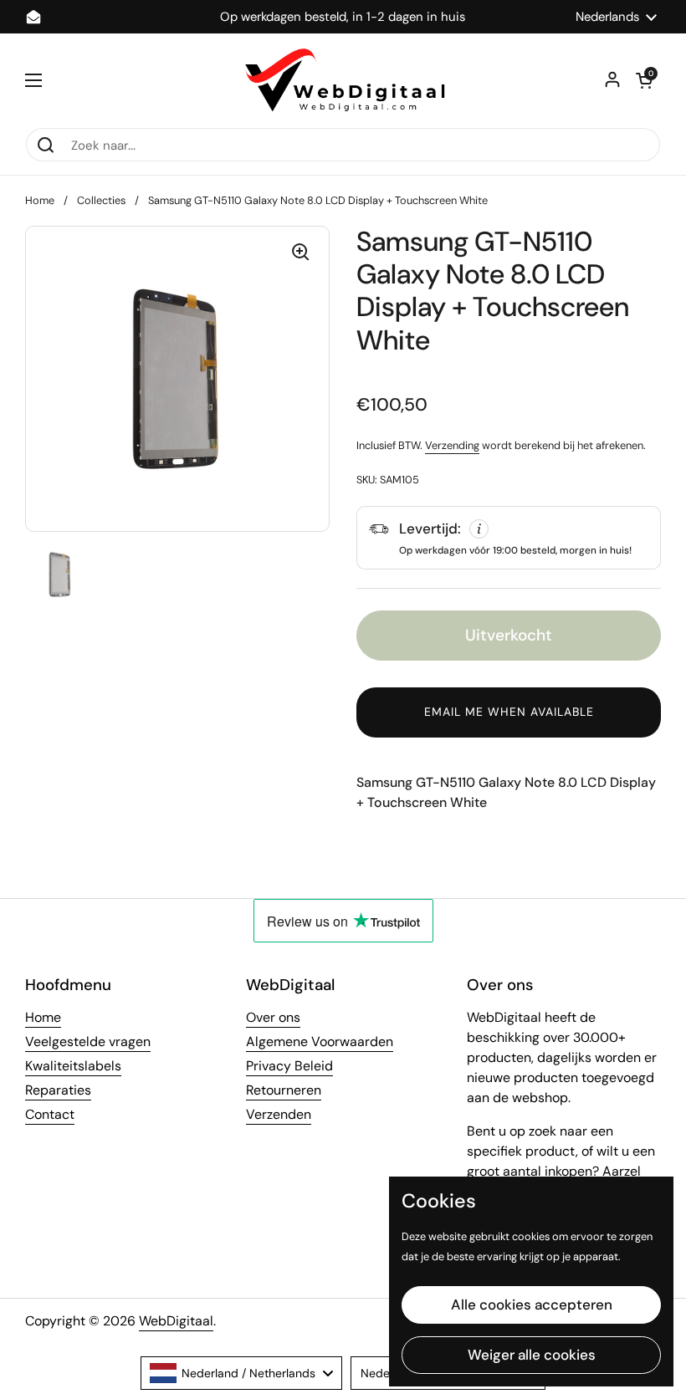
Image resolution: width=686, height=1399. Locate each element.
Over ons (273, 1017)
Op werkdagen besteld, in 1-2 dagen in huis (342, 17)
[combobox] (241, 1373)
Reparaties (58, 1090)
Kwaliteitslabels (73, 1066)
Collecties (101, 200)
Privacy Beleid (289, 1066)
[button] (644, 80)
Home (39, 200)
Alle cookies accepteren (531, 1304)
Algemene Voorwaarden (319, 1041)
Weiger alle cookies (532, 1354)
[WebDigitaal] (343, 80)
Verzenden (278, 1114)
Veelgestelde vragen (88, 1041)
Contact (49, 1114)
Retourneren (283, 1090)
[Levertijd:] (508, 538)
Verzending (452, 445)
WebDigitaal (176, 1321)
